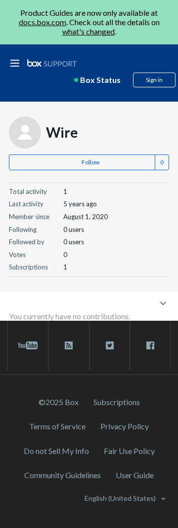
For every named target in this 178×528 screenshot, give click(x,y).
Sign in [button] (154, 79)
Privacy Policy (124, 426)
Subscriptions (116, 402)
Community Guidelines (62, 475)
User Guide (135, 475)
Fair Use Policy (129, 450)
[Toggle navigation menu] (163, 303)
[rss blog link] (68, 345)
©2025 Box (59, 402)
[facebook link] (150, 345)
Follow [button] (90, 162)
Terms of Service (57, 426)
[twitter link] (109, 345)
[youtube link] (28, 345)
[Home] (52, 63)
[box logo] (52, 63)
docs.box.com (42, 22)
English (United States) (121, 498)
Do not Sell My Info (56, 450)
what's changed (88, 31)
